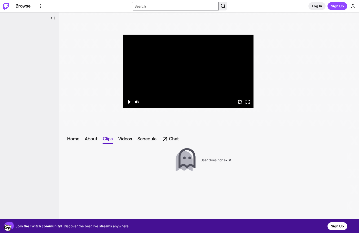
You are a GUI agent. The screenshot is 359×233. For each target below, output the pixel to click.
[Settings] (240, 102)
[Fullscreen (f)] (248, 102)
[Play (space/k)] (129, 102)
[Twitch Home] (6, 6)
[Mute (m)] (137, 102)
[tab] (73, 139)
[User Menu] (353, 6)
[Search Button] (223, 6)
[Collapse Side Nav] (52, 18)
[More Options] (40, 6)
